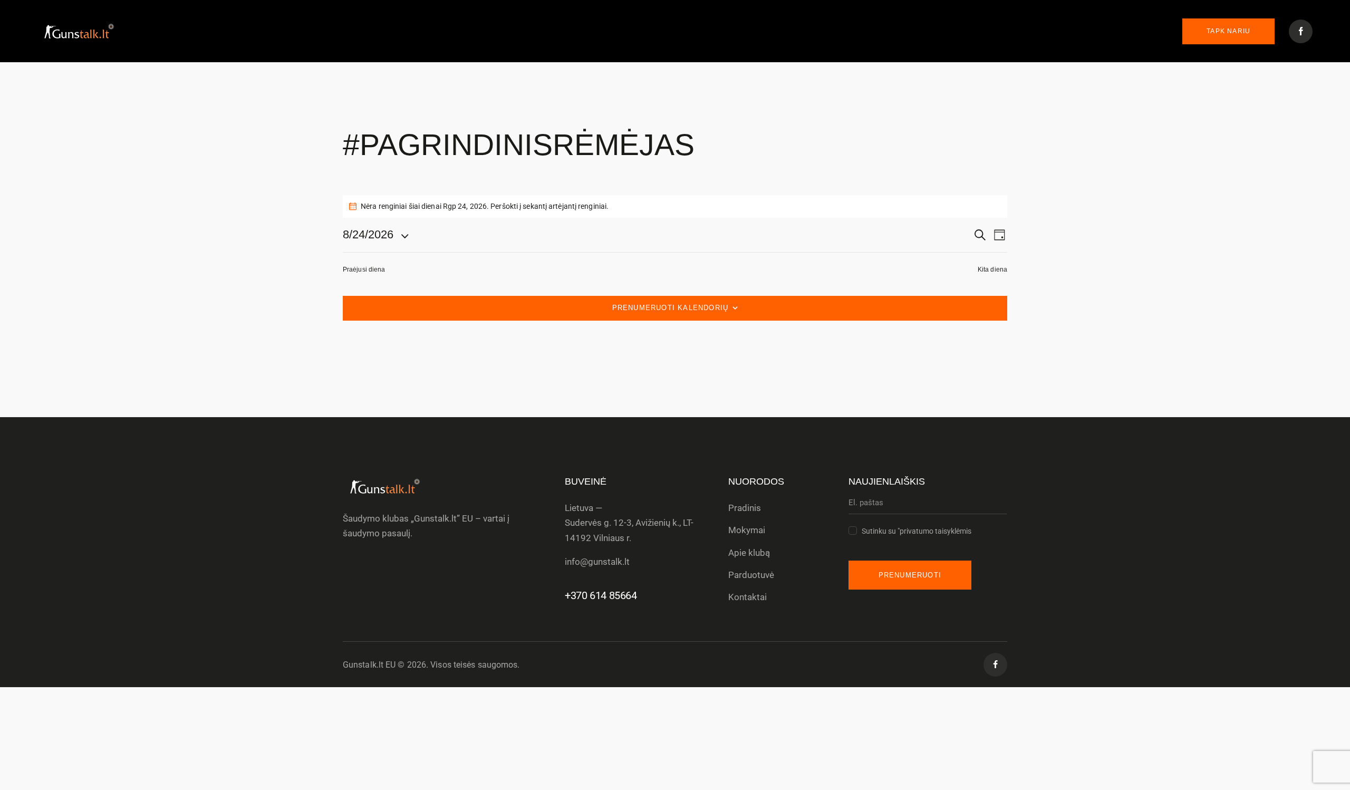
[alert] (675, 206)
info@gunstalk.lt (597, 561)
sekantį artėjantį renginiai (564, 206)
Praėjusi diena (364, 269)
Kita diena (992, 269)
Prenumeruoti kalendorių (670, 308)
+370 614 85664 (601, 595)
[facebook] (995, 665)
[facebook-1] (1301, 31)
